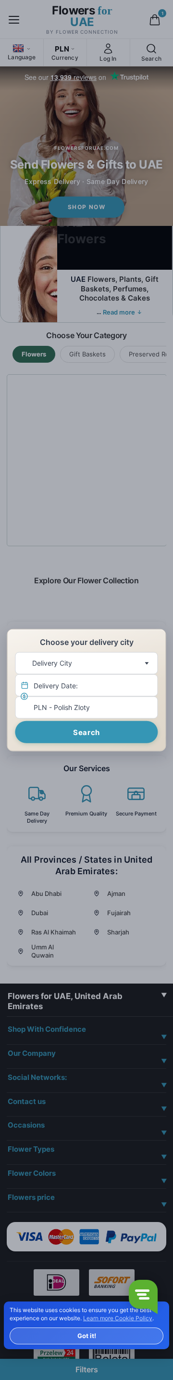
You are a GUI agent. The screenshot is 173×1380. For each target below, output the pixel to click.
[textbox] (84, 663)
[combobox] (86, 663)
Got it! (86, 1336)
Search (86, 732)
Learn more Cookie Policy (117, 1318)
